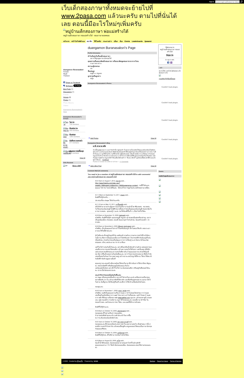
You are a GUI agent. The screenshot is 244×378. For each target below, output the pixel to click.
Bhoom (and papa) (124, 226)
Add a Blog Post (95, 166)
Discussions (67, 92)
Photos (65, 100)
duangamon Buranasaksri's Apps (72, 110)
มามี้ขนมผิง (119, 204)
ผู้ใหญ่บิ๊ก (80, 361)
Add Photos (94, 138)
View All (82, 158)
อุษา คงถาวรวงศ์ (122, 322)
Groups (65, 97)
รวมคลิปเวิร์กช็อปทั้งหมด (167, 79)
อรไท (118, 340)
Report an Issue (162, 361)
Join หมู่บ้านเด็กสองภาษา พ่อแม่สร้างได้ (102, 176)
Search (242, 2)
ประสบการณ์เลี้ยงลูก (76, 151)
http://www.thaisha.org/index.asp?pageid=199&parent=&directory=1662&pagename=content (116, 184)
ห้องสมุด (72, 134)
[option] (122, 110)
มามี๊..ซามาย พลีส (99, 146)
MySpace (69, 86)
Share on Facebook (73, 82)
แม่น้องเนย (121, 332)
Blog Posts (67, 89)
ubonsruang (121, 311)
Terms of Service (175, 361)
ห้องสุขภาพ (73, 128)
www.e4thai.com (124, 297)
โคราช (71, 122)
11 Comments (124, 161)
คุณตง (122, 195)
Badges (152, 361)
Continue (105, 160)
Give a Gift (76, 166)
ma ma (118, 181)
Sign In (211, 2)
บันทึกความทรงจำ (75, 141)
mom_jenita (122, 290)
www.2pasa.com (83, 15)
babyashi (122, 215)
